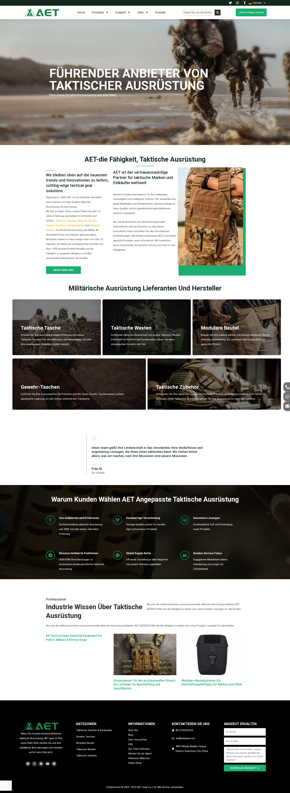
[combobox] (198, 12)
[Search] (218, 12)
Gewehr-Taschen (55, 225)
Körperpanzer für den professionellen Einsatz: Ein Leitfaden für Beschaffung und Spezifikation (145, 684)
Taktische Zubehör (177, 387)
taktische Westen (86, 220)
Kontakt (160, 12)
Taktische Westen (131, 328)
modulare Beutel (75, 225)
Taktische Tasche (41, 328)
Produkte (98, 12)
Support (120, 12)
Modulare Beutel (220, 328)
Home (81, 12)
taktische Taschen (66, 220)
